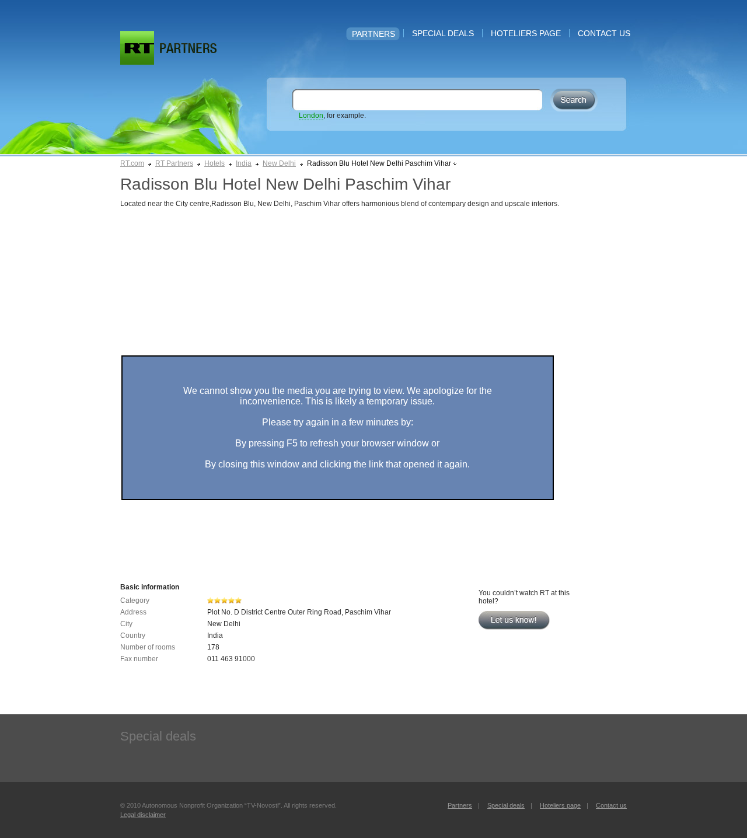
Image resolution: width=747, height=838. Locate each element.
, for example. (332, 115)
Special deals (443, 33)
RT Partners (174, 163)
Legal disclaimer (143, 814)
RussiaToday (137, 48)
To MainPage (188, 48)
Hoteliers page (526, 33)
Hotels (214, 163)
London (311, 115)
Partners (373, 34)
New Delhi (279, 163)
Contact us (604, 33)
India (244, 163)
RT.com (132, 163)
